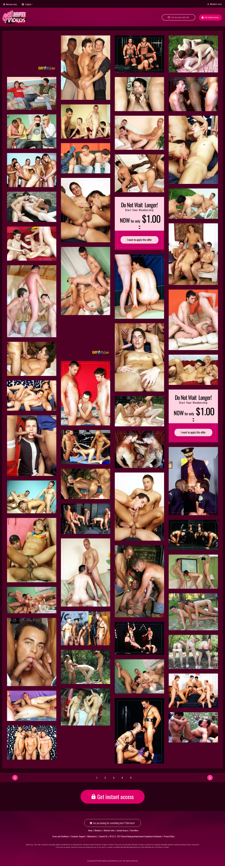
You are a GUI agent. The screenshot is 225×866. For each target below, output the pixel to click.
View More (134, 830)
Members (98, 830)
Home (90, 830)
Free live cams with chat (180, 17)
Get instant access (212, 17)
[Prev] (15, 777)
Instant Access (122, 830)
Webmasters (92, 836)
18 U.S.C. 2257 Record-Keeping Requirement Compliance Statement (135, 836)
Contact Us (103, 836)
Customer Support (78, 836)
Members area (215, 4)
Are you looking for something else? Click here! (114, 823)
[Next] (210, 777)
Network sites (11, 4)
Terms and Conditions (60, 836)
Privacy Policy (169, 836)
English (28, 4)
